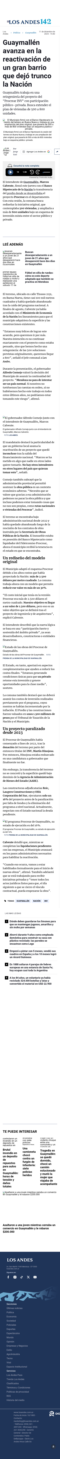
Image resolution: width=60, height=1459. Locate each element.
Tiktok (21, 1277)
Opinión (10, 1341)
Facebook (8, 1277)
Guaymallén (23, 901)
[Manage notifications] (53, 1446)
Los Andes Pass (14, 1375)
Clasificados (13, 1383)
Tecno (10, 1358)
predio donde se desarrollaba (25, 193)
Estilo (9, 1350)
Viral (9, 1362)
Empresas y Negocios (17, 1346)
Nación (28, 189)
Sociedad (11, 1320)
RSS (9, 1396)
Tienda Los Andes (15, 1379)
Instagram (15, 1277)
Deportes (11, 1329)
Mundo (10, 1337)
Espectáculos (13, 1333)
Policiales (11, 1325)
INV (46, 901)
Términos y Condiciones (18, 1387)
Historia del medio (15, 1400)
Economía (11, 1316)
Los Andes (5, 33)
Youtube (35, 1277)
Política (16, 32)
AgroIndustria (13, 1354)
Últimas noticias (14, 1308)
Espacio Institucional (17, 1366)
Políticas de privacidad (18, 1391)
